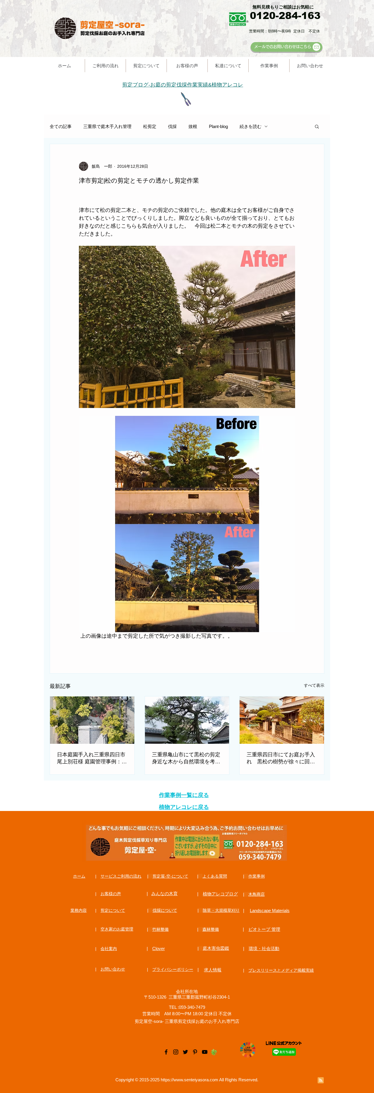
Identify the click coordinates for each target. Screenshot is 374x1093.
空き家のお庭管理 (117, 929)
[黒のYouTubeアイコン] (204, 1052)
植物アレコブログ (220, 893)
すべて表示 (314, 685)
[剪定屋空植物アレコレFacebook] (166, 1052)
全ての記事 (61, 126)
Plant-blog (218, 126)
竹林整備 (160, 929)
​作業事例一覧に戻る (184, 795)
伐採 (172, 126)
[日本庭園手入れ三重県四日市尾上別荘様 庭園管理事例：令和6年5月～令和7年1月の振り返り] (92, 720)
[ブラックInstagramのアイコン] (175, 1052)
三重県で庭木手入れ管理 (107, 126)
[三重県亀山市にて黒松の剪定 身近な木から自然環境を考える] (187, 720)
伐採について (165, 910)
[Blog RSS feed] (321, 1080)
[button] (317, 126)
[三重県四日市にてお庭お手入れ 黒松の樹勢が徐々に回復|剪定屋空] (282, 720)
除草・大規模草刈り (221, 910)
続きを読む (251, 126)
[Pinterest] (195, 1052)
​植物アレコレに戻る (184, 807)
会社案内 (109, 948)
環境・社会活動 (264, 948)
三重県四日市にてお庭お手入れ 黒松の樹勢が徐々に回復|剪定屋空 (281, 758)
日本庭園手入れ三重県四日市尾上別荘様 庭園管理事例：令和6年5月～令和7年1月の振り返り (92, 758)
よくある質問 (214, 876)
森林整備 (210, 929)
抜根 (192, 126)
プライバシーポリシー (172, 969)
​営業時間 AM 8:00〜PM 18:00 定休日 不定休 (187, 1013)
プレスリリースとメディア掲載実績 (281, 970)
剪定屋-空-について (170, 876)
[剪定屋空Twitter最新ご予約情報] (185, 1052)
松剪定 (149, 126)
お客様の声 (111, 893)
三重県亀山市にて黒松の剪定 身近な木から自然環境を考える (186, 758)
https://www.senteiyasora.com (189, 1079)
